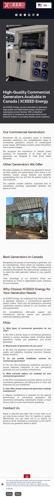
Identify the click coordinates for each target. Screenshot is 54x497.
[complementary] (43, 6)
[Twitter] (25, 15)
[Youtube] (29, 15)
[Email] (33, 15)
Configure (9, 488)
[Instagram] (20, 15)
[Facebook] (16, 15)
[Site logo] (14, 5)
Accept (9, 494)
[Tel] (38, 15)
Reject (18, 494)
